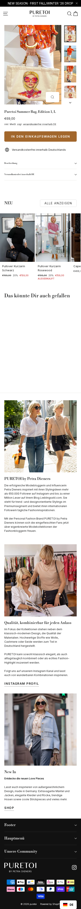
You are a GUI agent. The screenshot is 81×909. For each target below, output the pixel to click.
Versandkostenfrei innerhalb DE (19, 174)
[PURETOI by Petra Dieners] (40, 436)
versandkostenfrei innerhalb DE (39, 124)
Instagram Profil (21, 683)
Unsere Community (20, 851)
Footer (10, 825)
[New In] (40, 729)
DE (71, 905)
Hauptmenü (14, 838)
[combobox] (68, 904)
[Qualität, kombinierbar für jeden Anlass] (40, 580)
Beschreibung (10, 163)
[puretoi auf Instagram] (74, 867)
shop (9, 808)
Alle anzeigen (58, 203)
